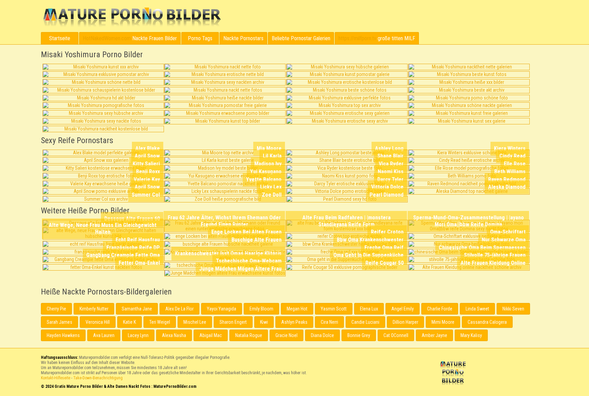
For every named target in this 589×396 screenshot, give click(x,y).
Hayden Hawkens (63, 335)
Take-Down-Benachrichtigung (98, 378)
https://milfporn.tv (357, 38)
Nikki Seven (513, 308)
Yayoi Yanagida (221, 308)
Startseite (59, 38)
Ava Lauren (104, 335)
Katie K (129, 322)
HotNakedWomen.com (107, 38)
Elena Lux (369, 308)
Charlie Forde (439, 308)
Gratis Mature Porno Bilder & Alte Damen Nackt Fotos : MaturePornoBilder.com (454, 373)
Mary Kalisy (471, 335)
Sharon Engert (233, 322)
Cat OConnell (395, 335)
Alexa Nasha (174, 335)
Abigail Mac (210, 335)
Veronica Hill (98, 322)
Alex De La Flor (179, 308)
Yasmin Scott (334, 308)
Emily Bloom (261, 308)
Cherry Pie (56, 308)
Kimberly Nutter (93, 308)
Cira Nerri (329, 322)
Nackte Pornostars (243, 38)
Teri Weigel (159, 322)
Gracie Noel (286, 335)
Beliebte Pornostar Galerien (301, 38)
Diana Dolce (322, 335)
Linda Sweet (477, 308)
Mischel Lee (194, 322)
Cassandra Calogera (487, 322)
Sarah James (59, 322)
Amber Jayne (434, 335)
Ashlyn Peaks (294, 322)
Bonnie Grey (358, 335)
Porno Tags (200, 38)
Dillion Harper (405, 322)
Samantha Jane (137, 308)
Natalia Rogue (248, 335)
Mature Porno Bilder (132, 17)
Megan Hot (297, 308)
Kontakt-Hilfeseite (55, 378)
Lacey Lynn (138, 335)
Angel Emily (402, 308)
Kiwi (264, 322)
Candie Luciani (365, 322)
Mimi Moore (443, 322)
